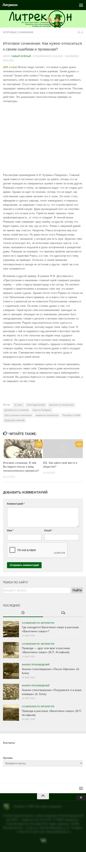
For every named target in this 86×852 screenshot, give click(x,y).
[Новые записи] (23, 613)
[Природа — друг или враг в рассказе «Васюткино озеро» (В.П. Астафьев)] (11, 650)
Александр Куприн (36, 405)
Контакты (9, 742)
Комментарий (16, 503)
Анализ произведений (35, 664)
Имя (10, 530)
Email (48, 530)
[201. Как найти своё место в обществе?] (63, 448)
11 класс (18, 405)
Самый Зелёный (21, 56)
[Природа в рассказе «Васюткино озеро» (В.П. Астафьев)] (11, 713)
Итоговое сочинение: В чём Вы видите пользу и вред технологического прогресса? (21, 466)
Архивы (8, 757)
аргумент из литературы (61, 405)
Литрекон (10, 5)
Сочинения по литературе (38, 623)
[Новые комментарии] (63, 613)
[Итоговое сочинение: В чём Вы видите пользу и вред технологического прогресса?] (23, 448)
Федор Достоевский (14, 420)
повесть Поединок (41, 410)
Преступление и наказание (18, 415)
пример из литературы (47, 415)
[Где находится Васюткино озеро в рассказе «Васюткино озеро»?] (11, 629)
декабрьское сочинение (16, 410)
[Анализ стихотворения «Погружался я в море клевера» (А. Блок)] (11, 692)
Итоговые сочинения (18, 32)
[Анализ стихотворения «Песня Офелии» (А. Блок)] (11, 671)
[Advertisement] (43, 138)
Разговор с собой (71, 415)
